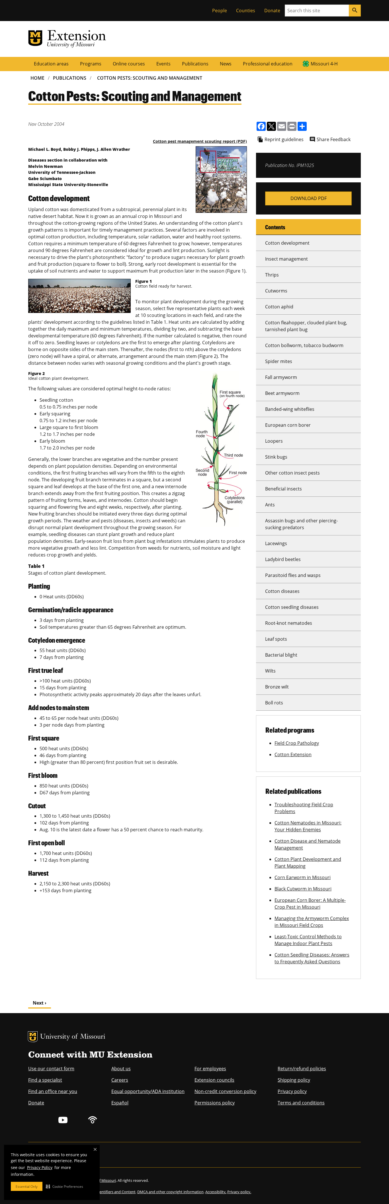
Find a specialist (45, 1080)
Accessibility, (215, 1191)
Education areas (51, 64)
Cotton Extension (293, 754)
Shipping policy (294, 1080)
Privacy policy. (239, 1191)
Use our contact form (51, 1068)
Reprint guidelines (284, 139)
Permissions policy (215, 1103)
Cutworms (276, 291)
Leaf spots (276, 639)
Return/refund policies (302, 1068)
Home (37, 78)
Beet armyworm (282, 393)
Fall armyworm (281, 377)
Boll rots (274, 703)
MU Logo (33, 1036)
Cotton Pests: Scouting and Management (149, 78)
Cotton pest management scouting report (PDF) (200, 141)
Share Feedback (334, 139)
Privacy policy (292, 1091)
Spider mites (278, 361)
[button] (64, 1186)
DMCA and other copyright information (170, 1191)
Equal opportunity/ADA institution (148, 1091)
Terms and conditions (301, 1103)
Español (119, 1103)
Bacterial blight (281, 655)
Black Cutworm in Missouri (303, 889)
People (219, 10)
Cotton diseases (282, 591)
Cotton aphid (279, 307)
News (226, 64)
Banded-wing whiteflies (289, 409)
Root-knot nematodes (288, 623)
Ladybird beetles (283, 559)
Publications (195, 64)
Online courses (129, 64)
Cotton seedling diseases (292, 607)
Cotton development (287, 243)
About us (121, 1068)
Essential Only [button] (27, 1186)
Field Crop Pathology (297, 743)
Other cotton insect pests (292, 473)
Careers (119, 1080)
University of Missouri (72, 1037)
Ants (270, 505)
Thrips (272, 275)
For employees (210, 1068)
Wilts (270, 671)
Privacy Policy (39, 1167)
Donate (272, 10)
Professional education (267, 64)
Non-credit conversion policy (225, 1091)
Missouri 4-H (324, 64)
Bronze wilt (277, 687)
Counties (245, 10)
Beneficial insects (283, 489)
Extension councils (214, 1080)
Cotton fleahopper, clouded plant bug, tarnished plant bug (306, 326)
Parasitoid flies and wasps (293, 575)
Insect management (286, 259)
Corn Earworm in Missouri (303, 877)
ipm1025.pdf (308, 198)
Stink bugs (276, 457)
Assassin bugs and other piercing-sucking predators (301, 524)
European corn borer (288, 425)
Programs (90, 64)
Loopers (274, 441)
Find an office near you (52, 1091)
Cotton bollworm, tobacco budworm (304, 345)
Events (163, 64)
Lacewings (276, 543)
